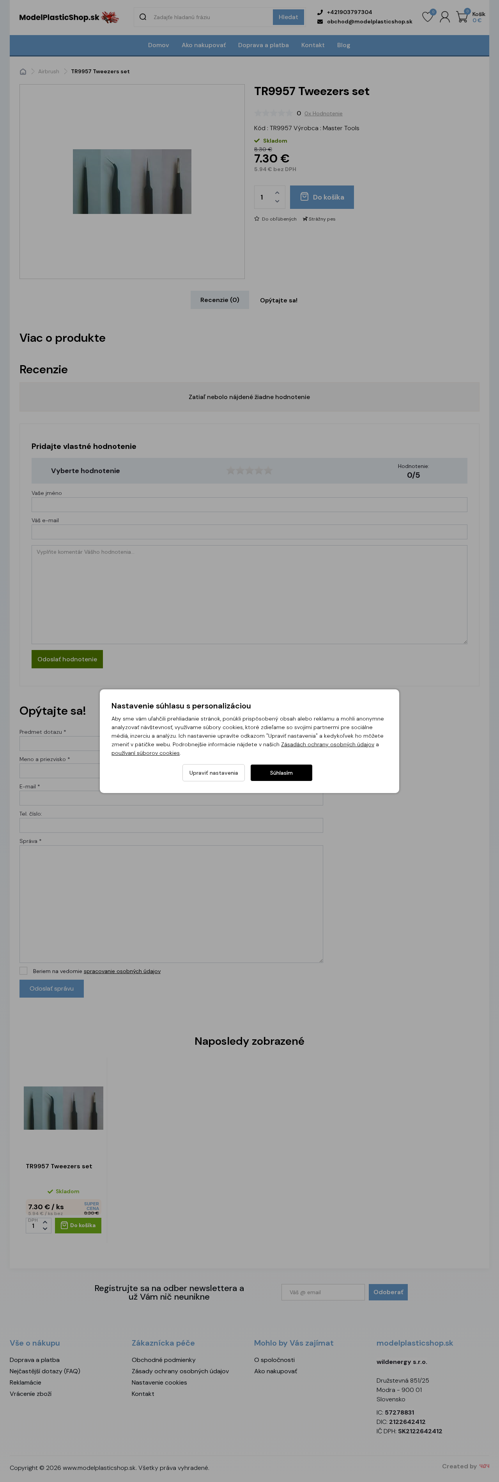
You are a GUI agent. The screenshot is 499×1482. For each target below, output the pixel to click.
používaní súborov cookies (145, 752)
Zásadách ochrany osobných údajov (327, 744)
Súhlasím (281, 772)
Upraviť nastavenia (213, 772)
